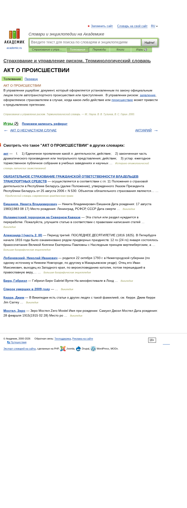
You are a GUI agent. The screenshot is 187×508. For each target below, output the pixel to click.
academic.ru (14, 48)
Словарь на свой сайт (132, 26)
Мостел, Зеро (14, 310)
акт (5, 153)
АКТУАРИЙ (143, 130)
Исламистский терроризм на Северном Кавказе (42, 217)
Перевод (31, 79)
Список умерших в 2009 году (26, 289)
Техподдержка (63, 338)
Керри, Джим (13, 297)
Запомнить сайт (102, 26)
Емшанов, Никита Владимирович (30, 204)
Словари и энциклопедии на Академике (66, 34)
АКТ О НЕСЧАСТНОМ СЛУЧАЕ (33, 130)
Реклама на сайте (82, 338)
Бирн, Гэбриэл (15, 280)
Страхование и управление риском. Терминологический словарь (47, 49)
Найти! (150, 42)
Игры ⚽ (141, 49)
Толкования (77, 49)
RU (153, 26)
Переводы (99, 49)
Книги (120, 49)
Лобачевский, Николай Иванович (30, 258)
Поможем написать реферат (45, 124)
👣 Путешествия (16, 342)
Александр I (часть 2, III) (22, 235)
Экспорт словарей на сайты (19, 348)
